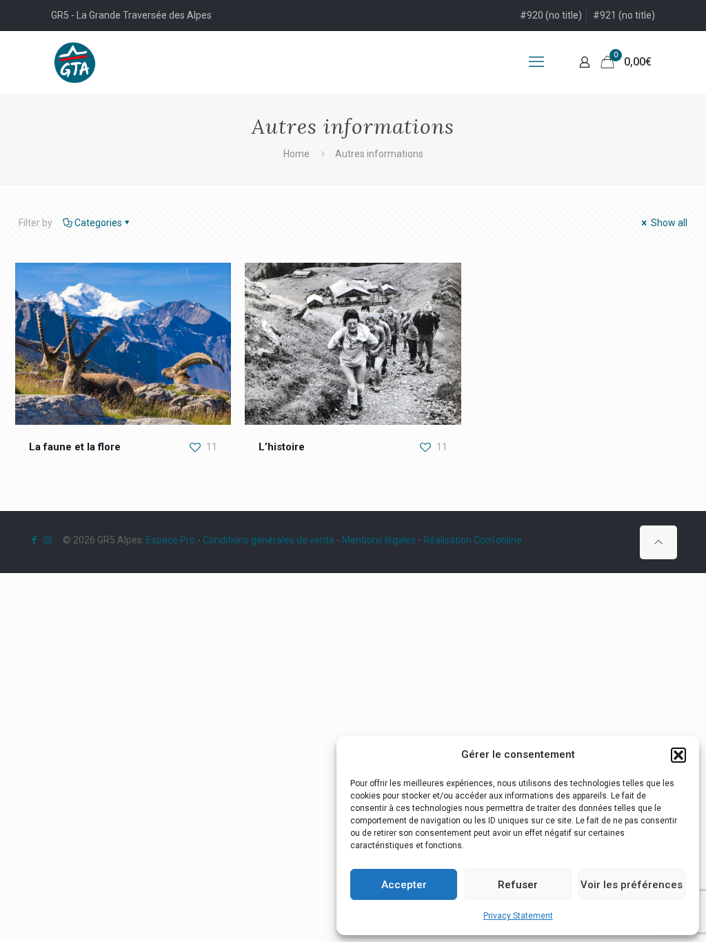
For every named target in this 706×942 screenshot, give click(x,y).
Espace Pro (170, 539)
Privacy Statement (518, 916)
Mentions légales (379, 539)
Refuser (518, 885)
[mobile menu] (536, 62)
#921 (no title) (624, 15)
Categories (98, 222)
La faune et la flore (75, 447)
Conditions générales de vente (268, 539)
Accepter (404, 885)
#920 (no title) (551, 15)
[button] (678, 755)
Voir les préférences (632, 885)
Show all (668, 222)
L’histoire (282, 447)
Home (296, 153)
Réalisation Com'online (472, 539)
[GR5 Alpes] (75, 62)
